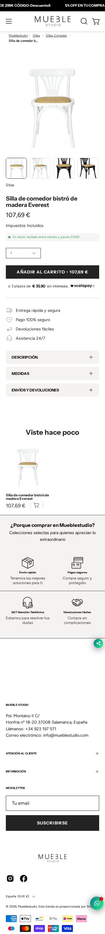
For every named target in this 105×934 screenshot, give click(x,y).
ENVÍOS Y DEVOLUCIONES (35, 390)
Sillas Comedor (56, 35)
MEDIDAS (20, 373)
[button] (83, 21)
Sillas (36, 35)
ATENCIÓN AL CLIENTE (21, 753)
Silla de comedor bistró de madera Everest (27, 496)
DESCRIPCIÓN (25, 357)
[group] (52, 5)
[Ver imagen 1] (16, 168)
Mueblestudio (18, 35)
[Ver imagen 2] (40, 168)
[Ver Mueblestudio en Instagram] (10, 878)
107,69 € (15, 505)
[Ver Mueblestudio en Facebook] (23, 878)
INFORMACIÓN (16, 771)
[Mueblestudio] (52, 21)
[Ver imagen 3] (64, 168)
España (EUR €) (17, 896)
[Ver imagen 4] (88, 168)
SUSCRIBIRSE (52, 823)
